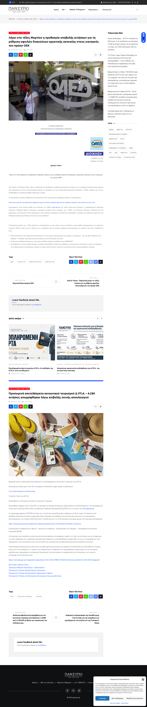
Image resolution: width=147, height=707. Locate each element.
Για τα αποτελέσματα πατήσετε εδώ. (22, 491)
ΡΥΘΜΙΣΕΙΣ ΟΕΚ (49, 262)
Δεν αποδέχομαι (117, 698)
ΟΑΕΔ (11, 262)
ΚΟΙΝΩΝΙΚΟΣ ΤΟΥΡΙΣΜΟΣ (24, 596)
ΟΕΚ (116, 153)
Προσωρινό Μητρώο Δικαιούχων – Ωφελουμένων (27, 568)
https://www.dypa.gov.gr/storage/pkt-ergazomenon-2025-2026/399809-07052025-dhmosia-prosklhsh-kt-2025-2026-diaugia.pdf (54, 560)
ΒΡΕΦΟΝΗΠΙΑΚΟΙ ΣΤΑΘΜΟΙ (118, 134)
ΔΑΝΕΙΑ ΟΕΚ (113, 139)
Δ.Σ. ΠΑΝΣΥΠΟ (80, 683)
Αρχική (56, 10)
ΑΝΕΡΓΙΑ (120, 130)
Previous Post (20, 280)
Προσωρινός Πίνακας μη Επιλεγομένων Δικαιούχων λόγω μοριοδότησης (35, 576)
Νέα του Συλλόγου (15, 364)
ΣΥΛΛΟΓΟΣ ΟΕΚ (129, 157)
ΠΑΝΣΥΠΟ (25, 364)
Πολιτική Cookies (115, 703)
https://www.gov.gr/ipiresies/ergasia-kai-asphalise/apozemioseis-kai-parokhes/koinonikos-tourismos (45, 524)
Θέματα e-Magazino (64, 683)
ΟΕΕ (110, 153)
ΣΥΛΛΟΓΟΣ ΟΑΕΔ (115, 157)
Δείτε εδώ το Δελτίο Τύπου (18, 565)
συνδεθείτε (37, 305)
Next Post (93, 278)
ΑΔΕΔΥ (111, 130)
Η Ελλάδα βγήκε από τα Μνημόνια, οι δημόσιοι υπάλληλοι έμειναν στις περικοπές (121, 114)
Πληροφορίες (93, 10)
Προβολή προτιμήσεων (134, 698)
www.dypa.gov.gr (88, 509)
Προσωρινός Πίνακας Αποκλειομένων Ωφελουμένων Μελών (30, 573)
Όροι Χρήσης (124, 703)
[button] (143, 679)
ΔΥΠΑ (12, 596)
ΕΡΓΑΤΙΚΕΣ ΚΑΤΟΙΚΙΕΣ (116, 143)
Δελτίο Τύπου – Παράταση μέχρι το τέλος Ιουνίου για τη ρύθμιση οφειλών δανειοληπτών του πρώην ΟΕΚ (83, 283)
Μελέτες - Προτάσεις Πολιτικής (68, 364)
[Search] (137, 9)
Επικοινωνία (107, 10)
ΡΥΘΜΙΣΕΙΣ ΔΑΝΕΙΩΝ (35, 262)
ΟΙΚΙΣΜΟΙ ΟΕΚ (21, 262)
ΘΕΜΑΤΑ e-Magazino (77, 10)
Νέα (63, 10)
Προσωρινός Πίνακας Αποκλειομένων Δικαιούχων (27, 570)
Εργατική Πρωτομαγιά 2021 (23, 283)
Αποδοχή (102, 698)
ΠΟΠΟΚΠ (133, 153)
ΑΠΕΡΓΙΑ (129, 130)
